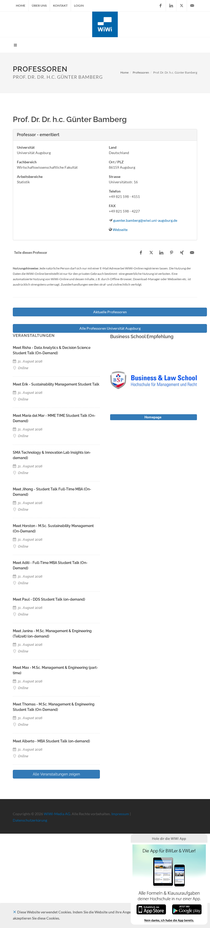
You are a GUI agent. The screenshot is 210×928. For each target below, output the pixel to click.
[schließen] (14, 912)
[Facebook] (160, 5)
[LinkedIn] (171, 5)
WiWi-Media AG (57, 814)
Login (79, 5)
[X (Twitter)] (181, 5)
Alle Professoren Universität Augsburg (110, 328)
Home (20, 5)
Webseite (120, 229)
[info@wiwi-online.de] (192, 5)
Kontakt (60, 5)
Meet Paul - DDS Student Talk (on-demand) (49, 599)
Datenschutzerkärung (30, 820)
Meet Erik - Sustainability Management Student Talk (56, 384)
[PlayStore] (187, 909)
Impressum (120, 814)
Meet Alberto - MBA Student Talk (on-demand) (51, 741)
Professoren (141, 72)
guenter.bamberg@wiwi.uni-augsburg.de (145, 220)
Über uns (39, 5)
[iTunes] (151, 909)
